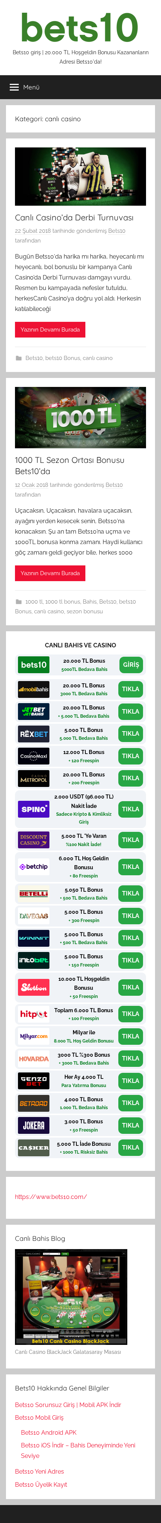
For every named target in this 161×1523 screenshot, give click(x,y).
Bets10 (116, 231)
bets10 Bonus (62, 358)
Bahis (90, 601)
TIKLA (130, 689)
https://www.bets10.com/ (51, 1196)
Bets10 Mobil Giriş (39, 1417)
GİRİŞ (131, 664)
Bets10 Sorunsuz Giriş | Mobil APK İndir (68, 1404)
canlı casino (98, 358)
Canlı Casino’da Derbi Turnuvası (74, 217)
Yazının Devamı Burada (50, 329)
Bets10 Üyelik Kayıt (41, 1484)
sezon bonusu (85, 611)
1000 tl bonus (62, 601)
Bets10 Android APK (48, 1432)
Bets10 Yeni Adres (39, 1471)
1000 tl (34, 601)
